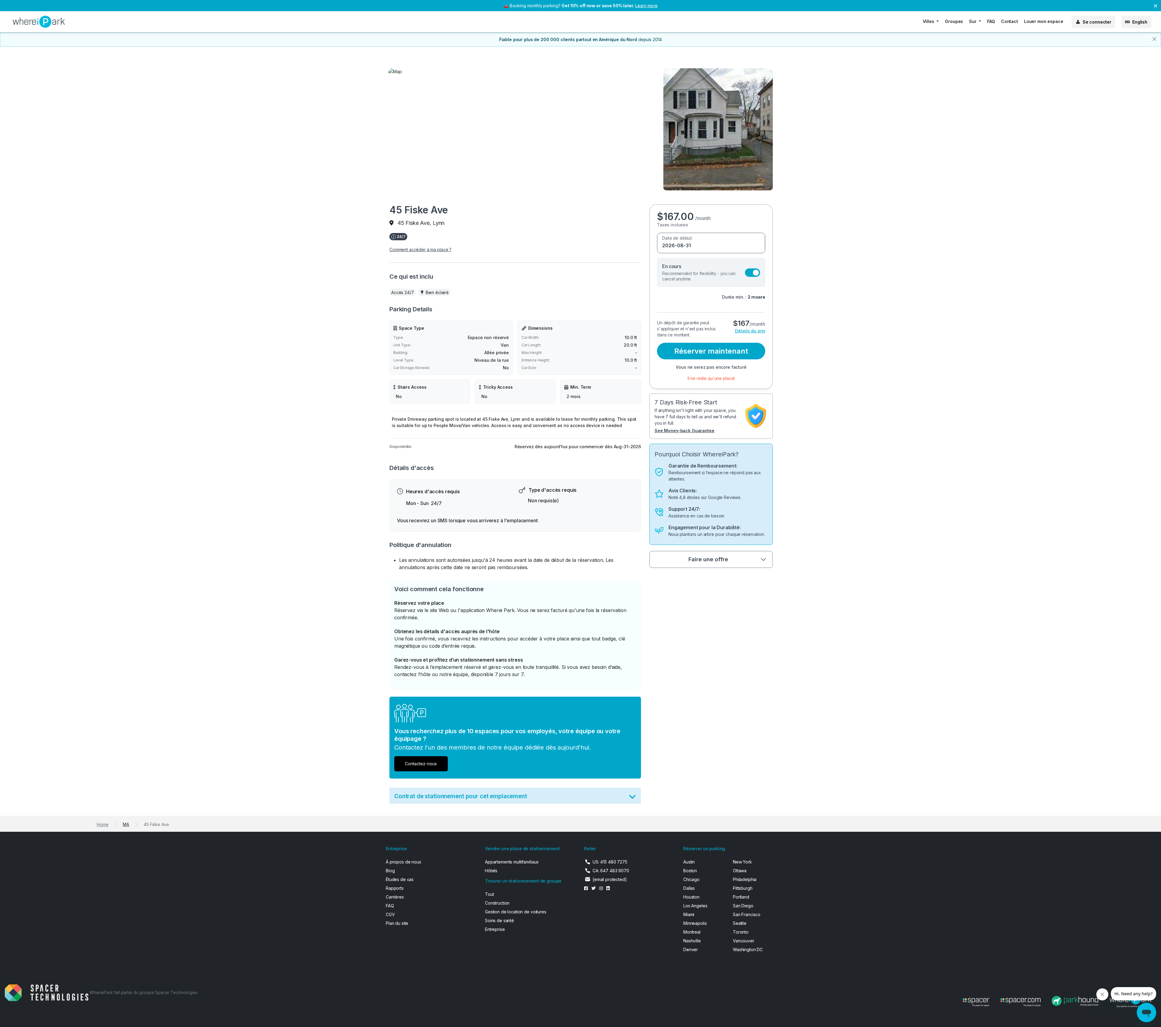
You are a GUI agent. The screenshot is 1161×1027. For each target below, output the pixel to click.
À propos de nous (403, 861)
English (1139, 21)
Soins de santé (499, 920)
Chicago (691, 879)
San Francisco (746, 914)
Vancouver (743, 940)
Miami (688, 914)
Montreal (692, 932)
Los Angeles (695, 905)
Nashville (692, 940)
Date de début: (677, 238)
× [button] (1155, 5)
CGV (390, 914)
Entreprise (495, 929)
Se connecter (1097, 21)
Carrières (395, 896)
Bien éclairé (437, 292)
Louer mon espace (1043, 21)
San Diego (743, 905)
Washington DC (748, 949)
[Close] (1154, 39)
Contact (1009, 21)
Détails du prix (750, 330)
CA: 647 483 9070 (611, 870)
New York (742, 861)
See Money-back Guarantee (684, 430)
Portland (741, 896)
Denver (690, 949)
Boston (690, 870)
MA (126, 824)
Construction (497, 903)
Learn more (646, 5)
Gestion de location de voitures (515, 911)
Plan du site (397, 923)
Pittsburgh (743, 888)
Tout (489, 894)
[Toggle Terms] (632, 798)
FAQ (991, 21)
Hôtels (491, 870)
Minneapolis (695, 923)
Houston (691, 896)
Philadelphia (744, 879)
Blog (390, 870)
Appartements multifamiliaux (512, 861)
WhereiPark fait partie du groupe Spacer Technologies (143, 992)
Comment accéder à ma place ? (420, 249)
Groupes (954, 21)
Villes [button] (929, 21)
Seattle (739, 923)
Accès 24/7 (402, 292)
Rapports (395, 888)
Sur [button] (973, 21)
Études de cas (400, 879)
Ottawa (739, 870)
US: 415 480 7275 (610, 861)
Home (102, 824)
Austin (689, 861)
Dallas (689, 888)
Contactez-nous (421, 763)
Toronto (741, 932)
